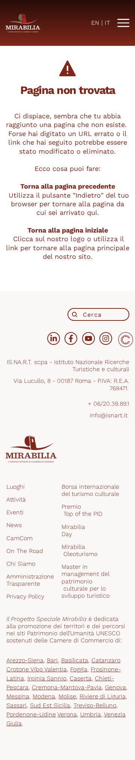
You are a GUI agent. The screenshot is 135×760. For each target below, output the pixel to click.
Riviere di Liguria (103, 696)
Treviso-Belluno (95, 705)
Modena (44, 696)
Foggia (78, 669)
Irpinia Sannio (46, 678)
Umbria (90, 714)
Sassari (16, 705)
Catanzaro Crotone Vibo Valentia (63, 665)
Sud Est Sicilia (50, 705)
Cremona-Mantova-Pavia (67, 687)
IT (107, 22)
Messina (17, 696)
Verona (67, 714)
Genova (115, 687)
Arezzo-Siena (25, 660)
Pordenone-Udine (31, 714)
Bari (52, 660)
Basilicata (74, 660)
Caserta (81, 678)
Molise (67, 696)
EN (95, 22)
